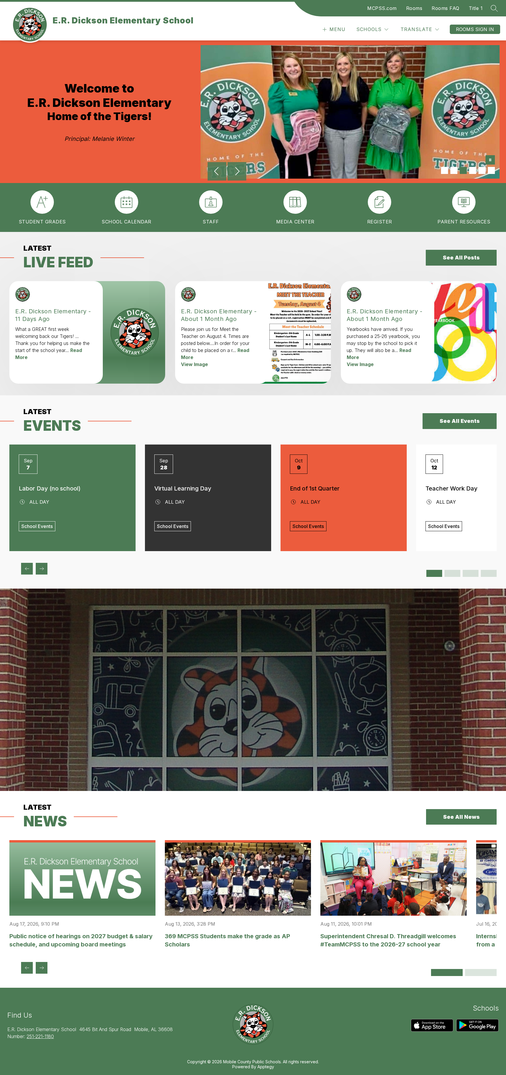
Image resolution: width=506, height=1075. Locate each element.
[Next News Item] (41, 968)
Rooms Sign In (475, 29)
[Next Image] (237, 172)
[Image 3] (463, 170)
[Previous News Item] (27, 968)
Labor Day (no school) (50, 488)
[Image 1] (444, 170)
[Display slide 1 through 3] (434, 573)
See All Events (460, 421)
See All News (461, 817)
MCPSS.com (382, 8)
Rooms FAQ (445, 8)
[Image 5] (482, 170)
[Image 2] (453, 170)
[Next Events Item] (41, 569)
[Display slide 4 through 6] (452, 573)
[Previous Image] (217, 172)
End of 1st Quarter (315, 488)
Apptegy (265, 1066)
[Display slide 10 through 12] (489, 573)
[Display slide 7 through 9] (470, 573)
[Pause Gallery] (490, 160)
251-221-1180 (40, 1036)
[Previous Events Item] (27, 569)
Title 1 (476, 8)
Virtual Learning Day (182, 488)
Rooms (414, 8)
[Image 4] (472, 170)
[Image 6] (491, 170)
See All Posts (461, 257)
